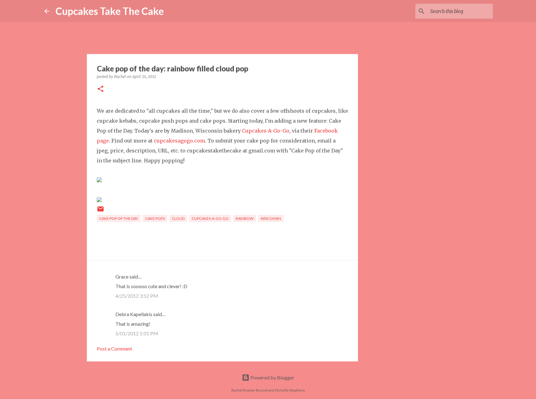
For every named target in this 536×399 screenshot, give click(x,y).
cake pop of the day (118, 218)
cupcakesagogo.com (179, 141)
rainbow (244, 218)
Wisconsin (271, 218)
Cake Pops (155, 218)
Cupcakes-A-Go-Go (265, 131)
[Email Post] (100, 211)
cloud (178, 218)
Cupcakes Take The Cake (110, 11)
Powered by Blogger (271, 377)
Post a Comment (114, 348)
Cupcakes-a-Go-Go (210, 218)
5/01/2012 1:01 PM (136, 333)
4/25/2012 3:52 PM (136, 296)
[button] (100, 89)
